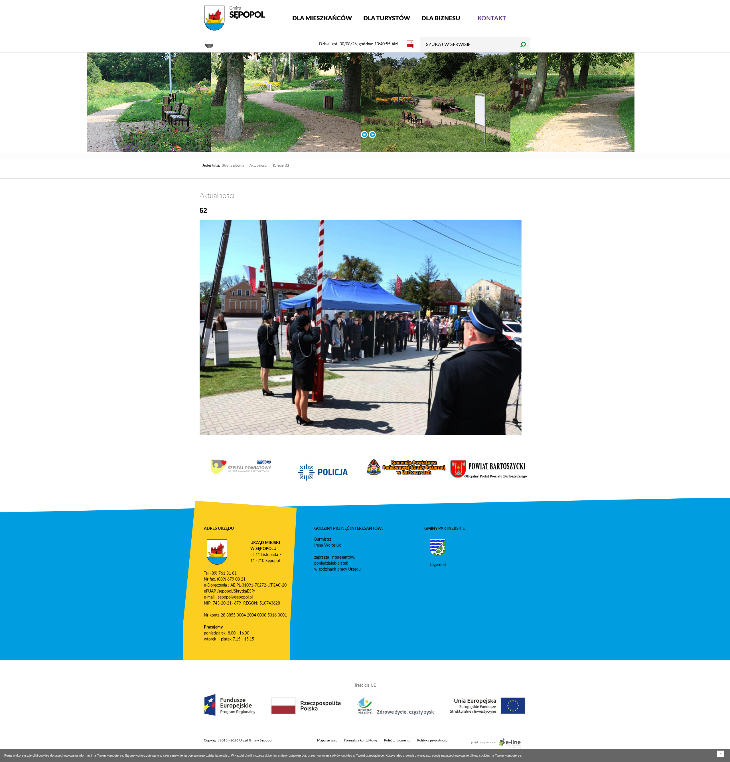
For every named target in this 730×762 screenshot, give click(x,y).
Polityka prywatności (432, 740)
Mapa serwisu (327, 740)
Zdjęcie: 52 (281, 165)
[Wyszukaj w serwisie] (522, 44)
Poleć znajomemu (397, 740)
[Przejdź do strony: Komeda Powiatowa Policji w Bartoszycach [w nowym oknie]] (323, 472)
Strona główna (233, 165)
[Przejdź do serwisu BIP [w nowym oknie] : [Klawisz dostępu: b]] (410, 44)
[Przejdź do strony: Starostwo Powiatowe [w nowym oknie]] (489, 469)
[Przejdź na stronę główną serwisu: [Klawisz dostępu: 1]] (244, 18)
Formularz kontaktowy (361, 740)
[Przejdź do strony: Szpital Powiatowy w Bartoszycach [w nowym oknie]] (241, 466)
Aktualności (258, 165)
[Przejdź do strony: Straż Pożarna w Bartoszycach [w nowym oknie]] (406, 466)
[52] (361, 327)
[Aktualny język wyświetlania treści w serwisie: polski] (209, 43)
